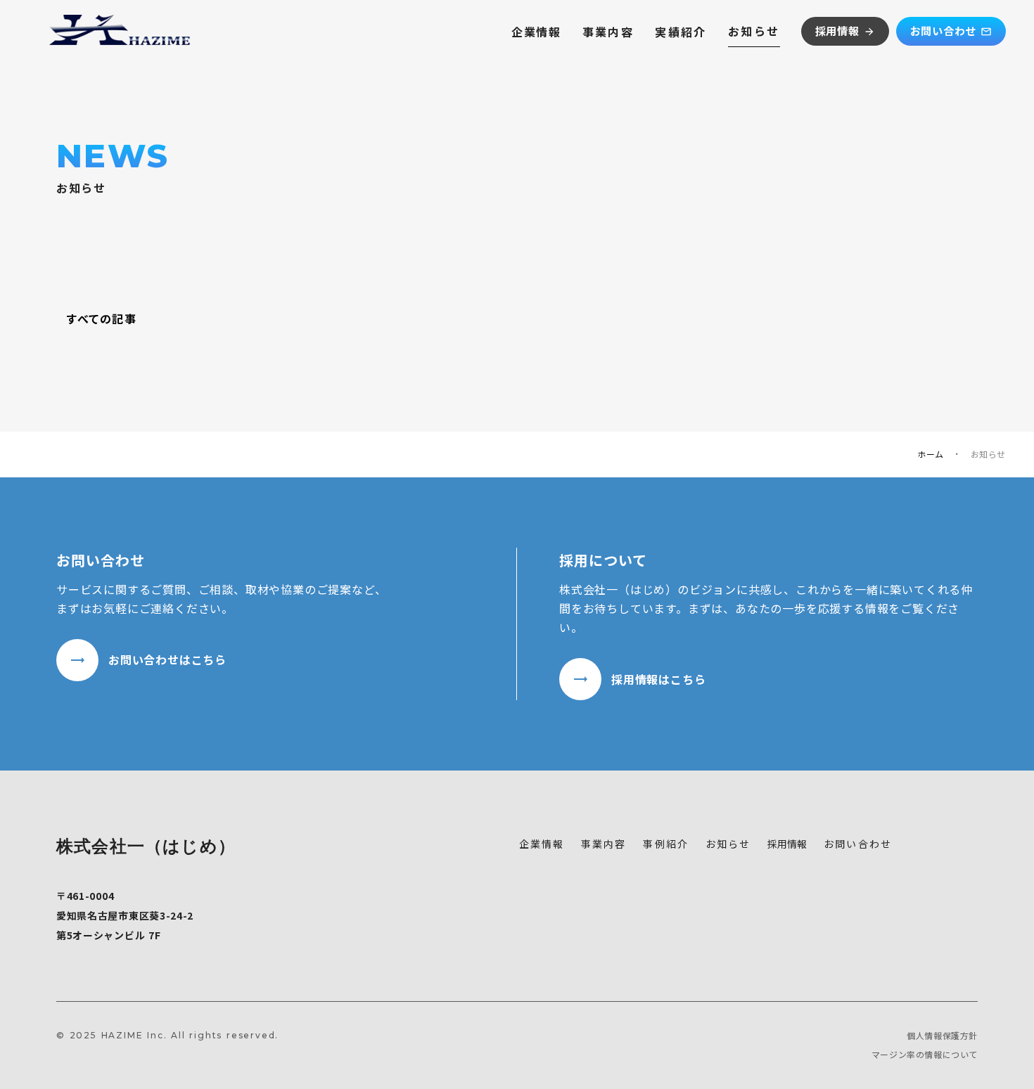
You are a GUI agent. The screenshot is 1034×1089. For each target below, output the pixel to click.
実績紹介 (681, 31)
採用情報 (787, 844)
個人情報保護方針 (942, 1035)
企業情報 (536, 31)
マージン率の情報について (925, 1054)
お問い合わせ (858, 844)
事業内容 (608, 31)
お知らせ (754, 30)
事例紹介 (665, 844)
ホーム (930, 454)
